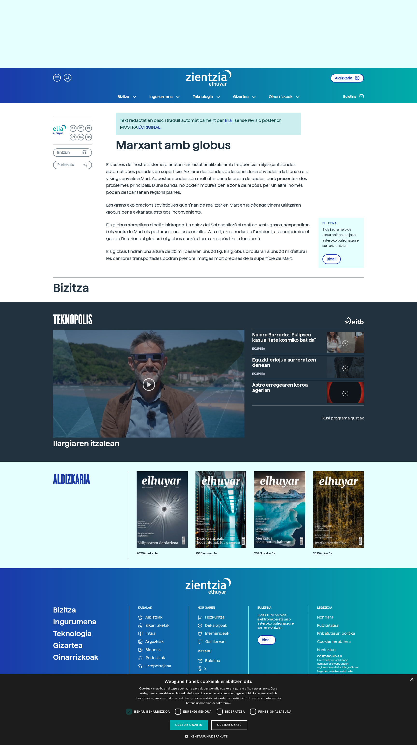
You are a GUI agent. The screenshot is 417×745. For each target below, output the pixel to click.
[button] (57, 77)
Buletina (350, 96)
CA (81, 137)
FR (88, 128)
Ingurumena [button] (161, 96)
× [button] (411, 679)
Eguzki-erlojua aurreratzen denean (284, 362)
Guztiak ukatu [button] (229, 725)
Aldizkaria (344, 78)
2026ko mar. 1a (206, 553)
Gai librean (214, 641)
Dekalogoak (215, 625)
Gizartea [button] (241, 96)
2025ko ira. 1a (322, 553)
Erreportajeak (158, 666)
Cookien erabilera (334, 641)
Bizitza (64, 610)
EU (73, 128)
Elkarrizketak (157, 625)
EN (73, 137)
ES (80, 128)
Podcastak (155, 657)
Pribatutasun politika (336, 633)
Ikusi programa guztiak (342, 418)
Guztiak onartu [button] (188, 725)
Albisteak (153, 617)
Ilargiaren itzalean (86, 443)
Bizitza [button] (123, 96)
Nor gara (325, 617)
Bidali (331, 259)
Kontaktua (326, 650)
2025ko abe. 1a (264, 553)
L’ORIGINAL (149, 127)
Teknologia (72, 633)
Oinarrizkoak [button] (280, 96)
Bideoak (153, 650)
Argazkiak (154, 641)
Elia (228, 120)
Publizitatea (327, 625)
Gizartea (68, 645)
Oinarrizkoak (75, 657)
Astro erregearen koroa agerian (280, 387)
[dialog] (208, 709)
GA (88, 137)
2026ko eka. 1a (147, 553)
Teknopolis (72, 318)
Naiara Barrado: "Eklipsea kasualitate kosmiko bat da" (284, 337)
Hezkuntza (214, 617)
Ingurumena (75, 621)
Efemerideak (216, 633)
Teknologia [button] (203, 96)
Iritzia (150, 633)
